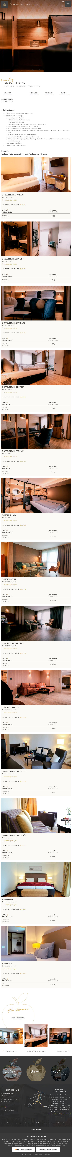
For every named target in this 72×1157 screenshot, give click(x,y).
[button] (33, 70)
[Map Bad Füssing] (36, 1099)
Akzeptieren (51, 1114)
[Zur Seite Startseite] (4, 4)
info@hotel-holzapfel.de (8, 1101)
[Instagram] (5, 1107)
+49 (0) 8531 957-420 (11, 1099)
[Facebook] (2, 1107)
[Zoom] (36, 36)
